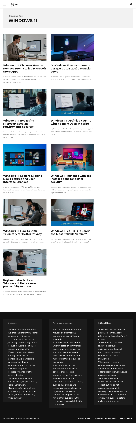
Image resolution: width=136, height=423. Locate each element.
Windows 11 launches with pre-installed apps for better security (72, 157)
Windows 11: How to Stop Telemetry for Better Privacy (24, 212)
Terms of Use (126, 418)
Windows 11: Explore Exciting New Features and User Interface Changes (24, 157)
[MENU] (4, 4)
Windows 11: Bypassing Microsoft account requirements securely (24, 102)
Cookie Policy (111, 418)
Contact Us (98, 418)
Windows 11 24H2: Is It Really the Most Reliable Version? (72, 212)
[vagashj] (14, 5)
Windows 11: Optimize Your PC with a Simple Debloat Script (72, 102)
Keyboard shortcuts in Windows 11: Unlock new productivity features (24, 262)
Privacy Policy (84, 418)
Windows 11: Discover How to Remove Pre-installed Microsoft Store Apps (24, 47)
